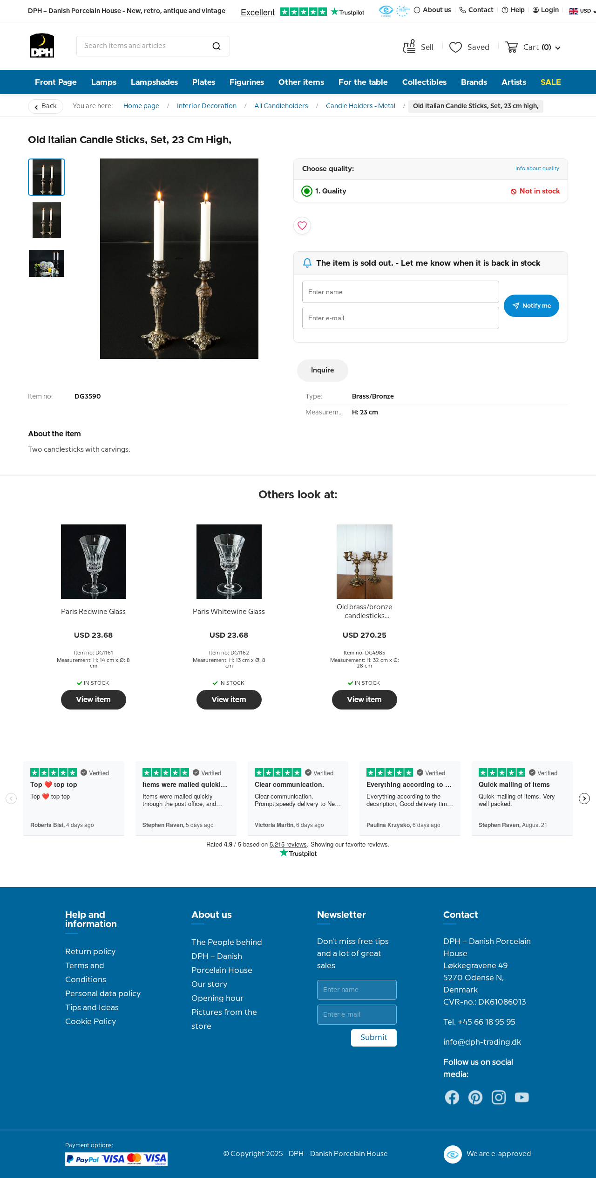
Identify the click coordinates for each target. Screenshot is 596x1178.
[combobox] (153, 46)
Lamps (103, 82)
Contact (460, 915)
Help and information (91, 919)
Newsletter (341, 915)
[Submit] (216, 46)
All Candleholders (281, 106)
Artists (513, 82)
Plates (203, 82)
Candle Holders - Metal (360, 106)
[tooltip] (93, 612)
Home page (141, 106)
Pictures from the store (224, 1019)
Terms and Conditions (85, 973)
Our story (209, 984)
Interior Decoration (207, 106)
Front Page (56, 82)
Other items (301, 82)
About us (211, 915)
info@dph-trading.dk (482, 1042)
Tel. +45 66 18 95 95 (479, 1022)
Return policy (90, 952)
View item (93, 699)
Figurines (247, 82)
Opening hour (217, 998)
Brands (474, 82)
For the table (363, 82)
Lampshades (154, 82)
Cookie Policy (90, 1022)
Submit (373, 1037)
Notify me (536, 306)
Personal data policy (103, 994)
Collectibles (424, 82)
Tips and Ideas (92, 1008)
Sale (551, 82)
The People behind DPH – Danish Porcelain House (226, 956)
